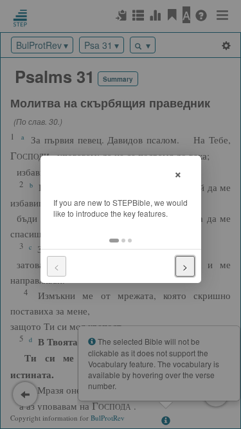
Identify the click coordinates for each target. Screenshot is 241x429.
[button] (114, 240)
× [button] (178, 172)
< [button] (56, 266)
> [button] (185, 266)
